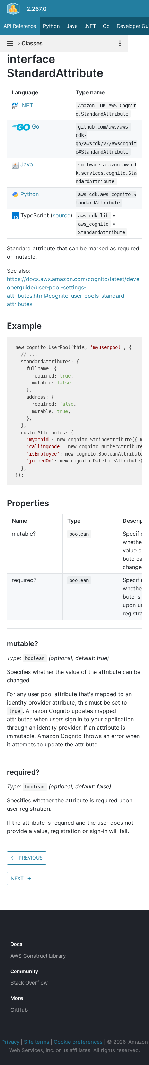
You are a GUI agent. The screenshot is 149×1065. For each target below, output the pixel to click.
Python (51, 26)
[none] (3, 59)
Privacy (10, 1042)
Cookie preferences (78, 1042)
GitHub (19, 1009)
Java (72, 26)
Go (106, 26)
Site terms (36, 1042)
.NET (90, 26)
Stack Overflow (29, 982)
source (61, 215)
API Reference (19, 26)
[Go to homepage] (22, 928)
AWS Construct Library (38, 956)
